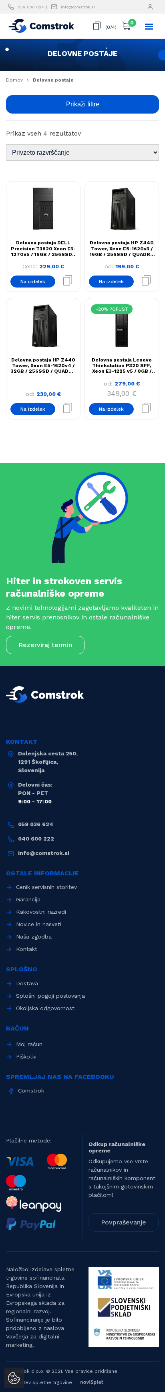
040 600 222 (36, 838)
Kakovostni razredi (41, 912)
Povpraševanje (123, 1222)
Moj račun (29, 1044)
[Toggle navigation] (149, 26)
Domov (14, 80)
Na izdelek (32, 281)
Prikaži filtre (82, 104)
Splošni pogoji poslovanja (50, 996)
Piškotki (26, 1056)
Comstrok (31, 1090)
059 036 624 (31, 7)
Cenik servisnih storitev (46, 887)
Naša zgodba (34, 936)
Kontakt (26, 949)
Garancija (28, 899)
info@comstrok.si (78, 7)
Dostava (27, 983)
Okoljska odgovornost (45, 1008)
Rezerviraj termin (45, 645)
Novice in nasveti (38, 924)
